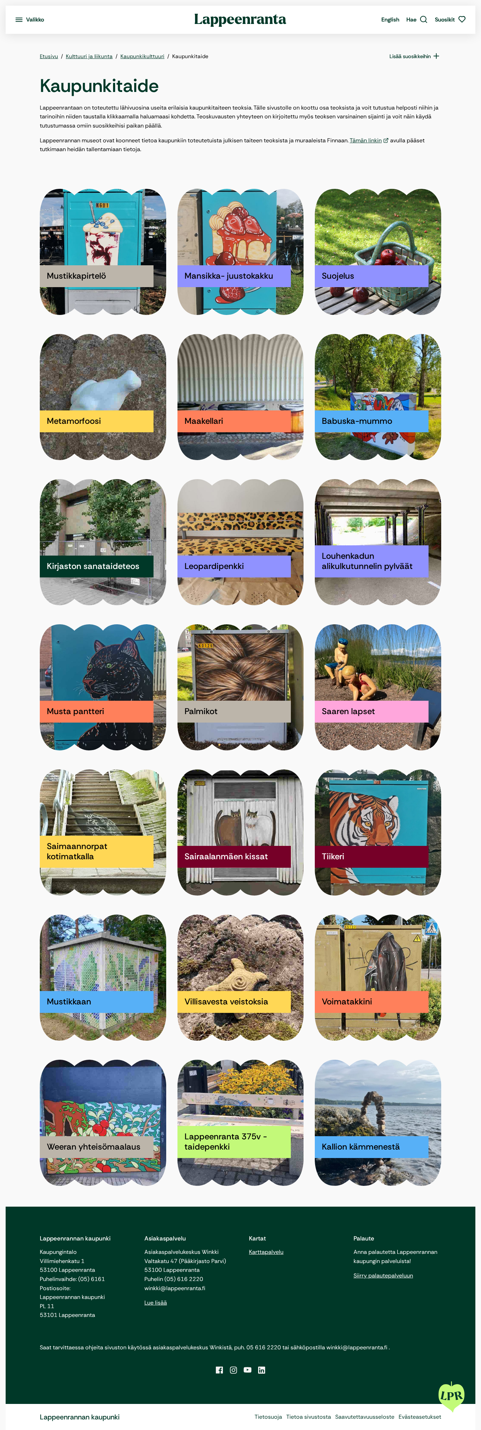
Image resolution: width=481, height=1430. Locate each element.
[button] (417, 20)
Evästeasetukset (420, 1416)
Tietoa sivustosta (308, 1416)
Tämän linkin (366, 140)
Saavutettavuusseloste (364, 1416)
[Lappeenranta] (240, 19)
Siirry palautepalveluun (383, 1275)
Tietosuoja (268, 1416)
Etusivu (49, 56)
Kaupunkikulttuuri (142, 56)
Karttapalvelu (266, 1252)
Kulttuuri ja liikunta (89, 56)
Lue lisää (155, 1302)
